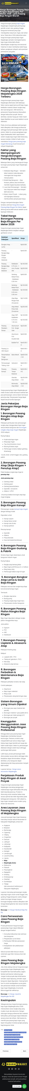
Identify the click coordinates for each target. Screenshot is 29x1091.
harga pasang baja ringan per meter (13, 1037)
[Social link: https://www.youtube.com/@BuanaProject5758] (16, 1069)
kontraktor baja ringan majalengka (13, 1042)
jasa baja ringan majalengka (11, 1039)
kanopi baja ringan (21, 509)
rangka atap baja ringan (10, 1044)
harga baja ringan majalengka (12, 1034)
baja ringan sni (8, 1030)
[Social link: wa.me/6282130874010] (19, 1069)
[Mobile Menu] (26, 3)
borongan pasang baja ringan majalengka (15, 1032)
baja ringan (21, 23)
